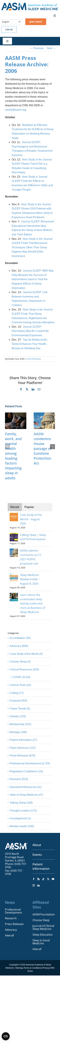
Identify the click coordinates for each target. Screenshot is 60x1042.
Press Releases (34, 359)
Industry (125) (18, 716)
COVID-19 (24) (21, 677)
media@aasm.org (15, 109)
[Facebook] (33, 879)
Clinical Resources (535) (24, 669)
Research (11, 918)
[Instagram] (33, 885)
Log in (9, 29)
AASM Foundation (43, 914)
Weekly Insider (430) (22, 826)
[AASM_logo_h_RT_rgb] (30, 4)
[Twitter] (48, 879)
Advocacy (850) (19, 645)
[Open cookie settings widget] (6, 1036)
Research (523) (19, 779)
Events (37, 855)
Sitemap (19, 968)
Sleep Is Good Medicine (41, 941)
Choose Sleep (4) (20, 661)
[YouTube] (53, 879)
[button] (7, 446)
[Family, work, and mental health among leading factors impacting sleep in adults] (15, 413)
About (36, 845)
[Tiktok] (43, 879)
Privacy (45, 968)
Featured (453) (18, 700)
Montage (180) (18, 732)
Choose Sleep (41, 920)
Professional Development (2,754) (30, 763)
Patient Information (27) (23, 739)
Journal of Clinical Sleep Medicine (43, 927)
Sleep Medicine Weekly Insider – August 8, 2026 (30, 579)
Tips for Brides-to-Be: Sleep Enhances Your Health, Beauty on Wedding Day (30, 344)
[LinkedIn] (38, 885)
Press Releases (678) (22, 755)
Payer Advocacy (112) (23, 747)
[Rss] (38, 879)
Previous (38, 48)
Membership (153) (20, 724)
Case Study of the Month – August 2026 (31, 519)
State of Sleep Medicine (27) (26, 794)
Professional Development (13, 911)
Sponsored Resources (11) (25, 787)
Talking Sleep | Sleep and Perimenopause (33, 537)
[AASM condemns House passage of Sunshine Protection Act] (44, 413)
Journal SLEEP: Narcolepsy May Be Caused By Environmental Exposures (30, 331)
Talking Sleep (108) (21, 802)
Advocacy (11, 930)
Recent (14, 507)
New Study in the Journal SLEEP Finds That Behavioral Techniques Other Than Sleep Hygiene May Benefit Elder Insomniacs (32, 247)
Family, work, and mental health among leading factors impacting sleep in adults (13, 456)
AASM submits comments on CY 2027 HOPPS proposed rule (30, 557)
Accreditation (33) (20, 638)
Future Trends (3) (20, 708)
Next (49, 48)
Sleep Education (42, 934)
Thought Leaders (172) (23, 810)
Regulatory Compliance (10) (26, 771)
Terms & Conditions (33, 968)
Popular (29, 507)
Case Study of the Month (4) (26, 653)
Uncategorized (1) (20, 818)
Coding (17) (17, 692)
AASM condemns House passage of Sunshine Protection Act (43, 449)
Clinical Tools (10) (20, 685)
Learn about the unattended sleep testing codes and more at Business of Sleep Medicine (32, 603)
